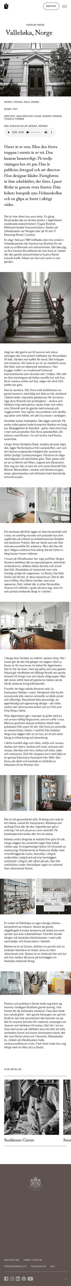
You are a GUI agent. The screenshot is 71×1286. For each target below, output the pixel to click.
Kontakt (51, 6)
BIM (52, 1266)
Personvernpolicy (15, 1266)
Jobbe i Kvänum (32, 1260)
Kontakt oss (11, 1260)
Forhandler (38, 1266)
